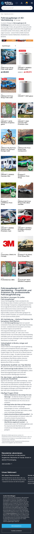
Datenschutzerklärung (11, 513)
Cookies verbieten (16, 531)
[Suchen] (31, 8)
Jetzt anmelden (6, 464)
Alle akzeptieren (16, 526)
